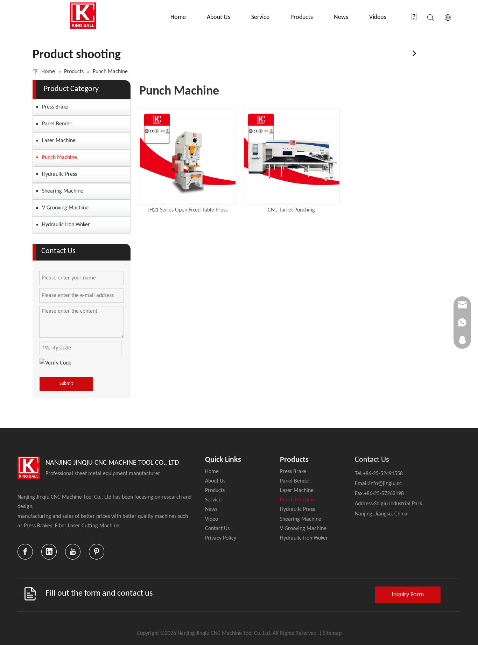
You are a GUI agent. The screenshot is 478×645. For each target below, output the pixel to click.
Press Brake (55, 107)
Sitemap (332, 633)
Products (301, 17)
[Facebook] (25, 552)
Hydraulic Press (59, 174)
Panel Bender (57, 124)
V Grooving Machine (65, 208)
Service (260, 17)
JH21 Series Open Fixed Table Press (187, 210)
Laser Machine (59, 141)
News (341, 17)
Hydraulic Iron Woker (66, 225)
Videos (377, 17)
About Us (218, 17)
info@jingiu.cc (385, 483)
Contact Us (217, 529)
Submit (66, 383)
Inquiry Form (408, 594)
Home (178, 17)
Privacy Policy (220, 538)
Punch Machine (59, 157)
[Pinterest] (96, 552)
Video (211, 519)
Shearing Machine (62, 191)
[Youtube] (72, 552)
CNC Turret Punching (291, 210)
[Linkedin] (49, 552)
